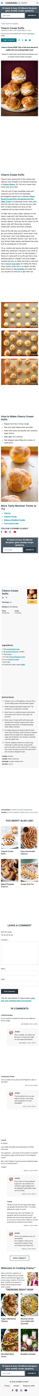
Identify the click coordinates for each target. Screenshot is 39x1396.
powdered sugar (13, 659)
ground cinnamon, (12, 651)
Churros (7, 513)
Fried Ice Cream (10, 517)
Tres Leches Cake (11, 523)
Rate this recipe (6, 932)
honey (9, 654)
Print (32, 602)
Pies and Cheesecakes (25, 810)
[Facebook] (1, 531)
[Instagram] (10, 531)
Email (3, 979)
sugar (35, 812)
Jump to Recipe (8, 40)
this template (19, 269)
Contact (16, 1386)
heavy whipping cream (17, 657)
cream (22, 812)
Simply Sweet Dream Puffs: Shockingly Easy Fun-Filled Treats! (18, 199)
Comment (4, 940)
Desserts (15, 23)
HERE (23, 664)
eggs (26, 812)
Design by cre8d (28, 1386)
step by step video (13, 264)
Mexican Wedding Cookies (14, 520)
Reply (36, 1024)
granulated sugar (13, 649)
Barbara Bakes (9, 184)
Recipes (8, 23)
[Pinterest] (6, 531)
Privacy (7, 1386)
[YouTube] (15, 531)
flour (31, 812)
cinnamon (15, 812)
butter (9, 812)
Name (3, 969)
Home (3, 23)
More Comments (19, 1258)
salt (8, 662)
